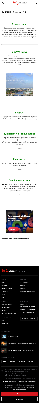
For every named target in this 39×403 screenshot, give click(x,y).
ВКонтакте (22, 361)
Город (3, 282)
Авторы (22, 285)
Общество (4, 291)
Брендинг (4, 323)
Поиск (3, 320)
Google (30, 361)
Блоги (3, 297)
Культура (4, 285)
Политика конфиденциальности (27, 305)
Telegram (12, 361)
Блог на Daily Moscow (8, 313)
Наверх (21, 271)
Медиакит (4, 310)
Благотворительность (27, 291)
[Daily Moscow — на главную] (9, 271)
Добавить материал (30, 318)
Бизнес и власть (6, 288)
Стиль (3, 294)
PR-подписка (5, 307)
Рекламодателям (7, 304)
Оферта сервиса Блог (27, 312)
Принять (19, 394)
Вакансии (23, 288)
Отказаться (19, 399)
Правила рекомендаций (28, 309)
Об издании (24, 282)
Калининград (5, 8)
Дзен (4, 361)
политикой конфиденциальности (23, 388)
